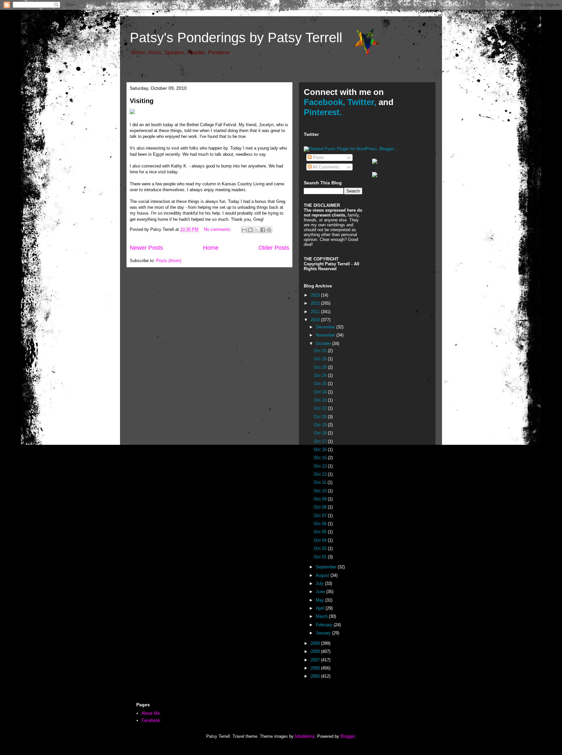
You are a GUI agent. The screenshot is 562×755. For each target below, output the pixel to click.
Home (211, 248)
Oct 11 (321, 482)
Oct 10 (321, 490)
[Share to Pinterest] (269, 230)
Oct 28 (321, 367)
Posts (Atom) (168, 260)
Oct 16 (321, 449)
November (326, 335)
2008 (316, 651)
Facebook (150, 720)
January (324, 632)
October (324, 343)
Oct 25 (321, 383)
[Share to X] (256, 230)
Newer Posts (146, 248)
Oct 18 (321, 432)
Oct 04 (321, 540)
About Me (150, 713)
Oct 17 (321, 441)
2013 (316, 295)
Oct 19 (321, 424)
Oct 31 (321, 350)
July (320, 583)
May (320, 600)
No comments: (218, 229)
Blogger (348, 736)
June (321, 591)
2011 (316, 311)
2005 (316, 676)
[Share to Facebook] (263, 230)
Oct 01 (321, 556)
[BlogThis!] (250, 230)
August (323, 575)
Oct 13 (321, 466)
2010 (316, 319)
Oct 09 (321, 499)
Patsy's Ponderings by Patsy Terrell (236, 37)
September (327, 566)
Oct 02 (321, 548)
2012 (316, 303)
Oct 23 (321, 400)
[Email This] (244, 230)
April (321, 608)
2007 (316, 659)
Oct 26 (321, 375)
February (325, 624)
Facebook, (324, 102)
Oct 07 (321, 515)
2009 (316, 643)
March (322, 616)
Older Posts (274, 248)
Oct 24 (321, 392)
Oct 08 (321, 507)
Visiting (142, 100)
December (326, 327)
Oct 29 (321, 358)
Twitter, (361, 102)
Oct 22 (321, 408)
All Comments (325, 167)
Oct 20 (321, 416)
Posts (318, 157)
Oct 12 (321, 474)
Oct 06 (321, 523)
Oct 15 (321, 457)
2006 (316, 668)
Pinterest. (323, 112)
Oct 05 (321, 531)
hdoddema (304, 736)
